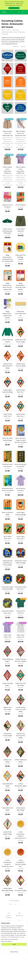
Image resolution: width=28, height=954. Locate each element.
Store (8, 30)
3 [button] (15, 904)
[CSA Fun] (7, 108)
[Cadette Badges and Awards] (7, 69)
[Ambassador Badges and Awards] (7, 95)
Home (3, 30)
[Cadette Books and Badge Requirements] (20, 69)
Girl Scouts (15, 30)
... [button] (17, 904)
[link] (14, 951)
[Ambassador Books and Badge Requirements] (20, 95)
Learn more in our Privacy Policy (9, 939)
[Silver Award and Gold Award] (20, 108)
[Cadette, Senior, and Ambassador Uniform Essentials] (7, 55)
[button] (14, 8)
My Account (19, 915)
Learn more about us (6, 941)
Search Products (8, 916)
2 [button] (12, 904)
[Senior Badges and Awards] (7, 82)
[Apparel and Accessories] (20, 55)
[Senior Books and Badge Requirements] (20, 82)
